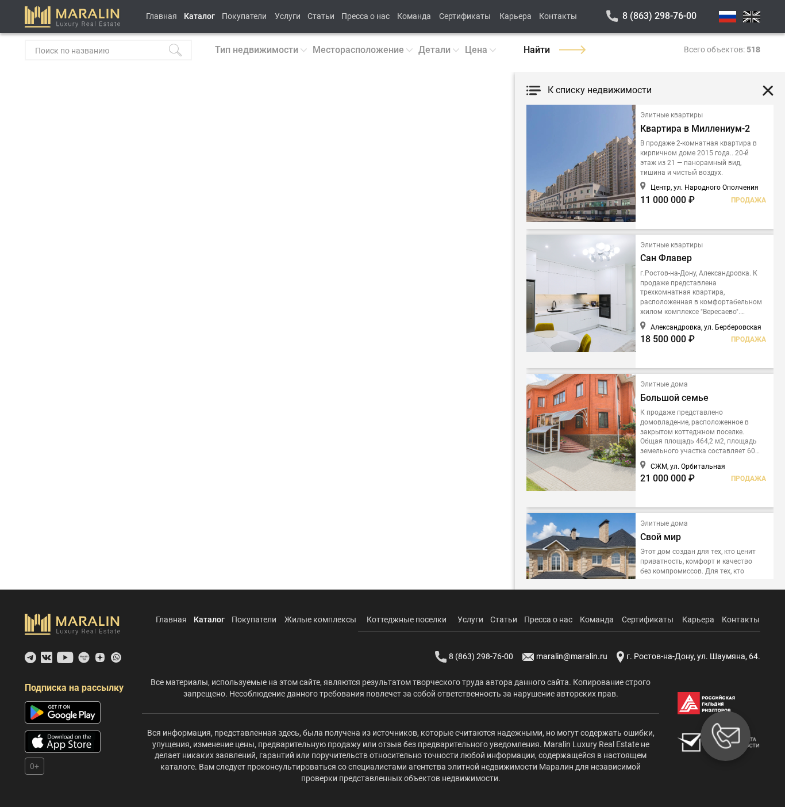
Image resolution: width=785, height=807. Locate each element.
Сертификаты (465, 16)
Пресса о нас (365, 16)
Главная (161, 16)
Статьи (320, 16)
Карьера (515, 16)
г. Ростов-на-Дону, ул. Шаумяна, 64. (693, 656)
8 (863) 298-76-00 (659, 15)
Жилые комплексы (320, 619)
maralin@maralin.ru (571, 656)
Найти (537, 49)
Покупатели (244, 16)
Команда (414, 16)
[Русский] (727, 16)
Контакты (558, 16)
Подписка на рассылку (74, 687)
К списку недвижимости (600, 90)
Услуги (288, 16)
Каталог (199, 16)
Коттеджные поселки (407, 619)
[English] (751, 16)
